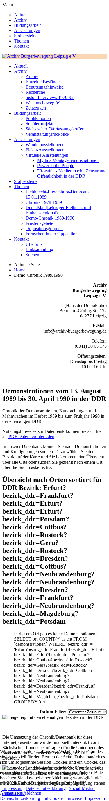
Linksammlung (39, 249)
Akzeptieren (11, 793)
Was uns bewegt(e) (43, 102)
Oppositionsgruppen (44, 228)
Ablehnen (32, 793)
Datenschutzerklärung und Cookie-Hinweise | (42, 798)
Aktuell (21, 14)
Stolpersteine (25, 35)
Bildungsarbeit (27, 25)
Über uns (34, 244)
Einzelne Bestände (43, 81)
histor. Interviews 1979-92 (50, 97)
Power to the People (55, 165)
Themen (21, 40)
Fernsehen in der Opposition (52, 233)
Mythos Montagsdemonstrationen (68, 160)
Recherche (35, 92)
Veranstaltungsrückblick (47, 134)
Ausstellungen (27, 30)
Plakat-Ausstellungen (45, 149)
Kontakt (21, 46)
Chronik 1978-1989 (44, 202)
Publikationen (38, 118)
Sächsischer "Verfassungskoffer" (55, 128)
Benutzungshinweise (45, 86)
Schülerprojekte (40, 123)
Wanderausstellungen (45, 144)
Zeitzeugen (36, 107)
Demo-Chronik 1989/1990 (50, 218)
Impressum (95, 798)
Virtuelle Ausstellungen (47, 155)
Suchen (32, 254)
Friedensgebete (39, 223)
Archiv (20, 19)
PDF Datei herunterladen (31, 436)
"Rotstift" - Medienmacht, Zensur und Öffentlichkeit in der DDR (72, 173)
